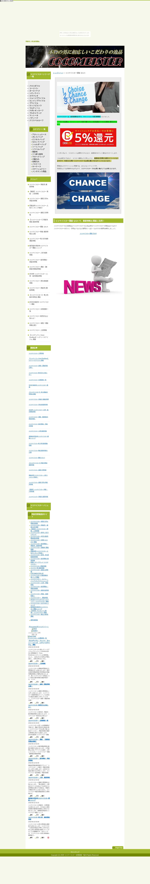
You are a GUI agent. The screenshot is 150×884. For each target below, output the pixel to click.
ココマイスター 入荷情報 (38, 330)
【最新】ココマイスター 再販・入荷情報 (38, 193)
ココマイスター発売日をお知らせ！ (38, 317)
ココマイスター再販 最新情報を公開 (38, 233)
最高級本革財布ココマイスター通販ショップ (38, 247)
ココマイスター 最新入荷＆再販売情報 (38, 200)
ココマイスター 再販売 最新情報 (38, 186)
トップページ (58, 73)
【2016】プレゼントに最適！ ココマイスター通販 (39, 611)
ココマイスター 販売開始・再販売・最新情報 (39, 544)
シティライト (34, 93)
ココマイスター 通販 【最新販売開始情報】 (38, 268)
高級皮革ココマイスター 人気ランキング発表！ (38, 207)
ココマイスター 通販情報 (39, 597)
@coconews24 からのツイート (39, 627)
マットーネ (33, 115)
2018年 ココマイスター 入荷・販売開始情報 (38, 275)
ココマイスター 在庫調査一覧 (38, 310)
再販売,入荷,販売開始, (33, 41)
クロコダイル (34, 86)
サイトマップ (75, 852)
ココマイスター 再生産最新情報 (38, 282)
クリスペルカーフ (36, 120)
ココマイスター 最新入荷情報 (38, 214)
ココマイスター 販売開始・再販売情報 (38, 261)
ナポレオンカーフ (36, 110)
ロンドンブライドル (37, 101)
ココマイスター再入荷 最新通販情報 (38, 240)
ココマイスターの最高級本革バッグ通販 (39, 576)
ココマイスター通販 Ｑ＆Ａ (38, 227)
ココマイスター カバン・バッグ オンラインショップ (39, 580)
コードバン (33, 88)
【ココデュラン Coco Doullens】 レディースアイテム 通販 (38, 337)
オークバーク (34, 91)
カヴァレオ (33, 96)
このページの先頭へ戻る (117, 847)
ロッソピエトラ (35, 105)
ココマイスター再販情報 (38, 566)
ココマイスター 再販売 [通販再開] (38, 289)
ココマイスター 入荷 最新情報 (38, 254)
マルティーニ (34, 108)
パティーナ (33, 118)
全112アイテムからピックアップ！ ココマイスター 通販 (40, 600)
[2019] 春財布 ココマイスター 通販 (39, 303)
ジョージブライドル (37, 98)
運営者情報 (34, 620)
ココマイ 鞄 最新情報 (37, 568)
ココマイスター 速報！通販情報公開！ (38, 324)
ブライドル (33, 103)
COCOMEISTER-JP (37, 573)
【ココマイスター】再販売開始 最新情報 (38, 221)
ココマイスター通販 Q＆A (88, 233)
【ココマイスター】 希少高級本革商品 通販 (38, 296)
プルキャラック (35, 113)
